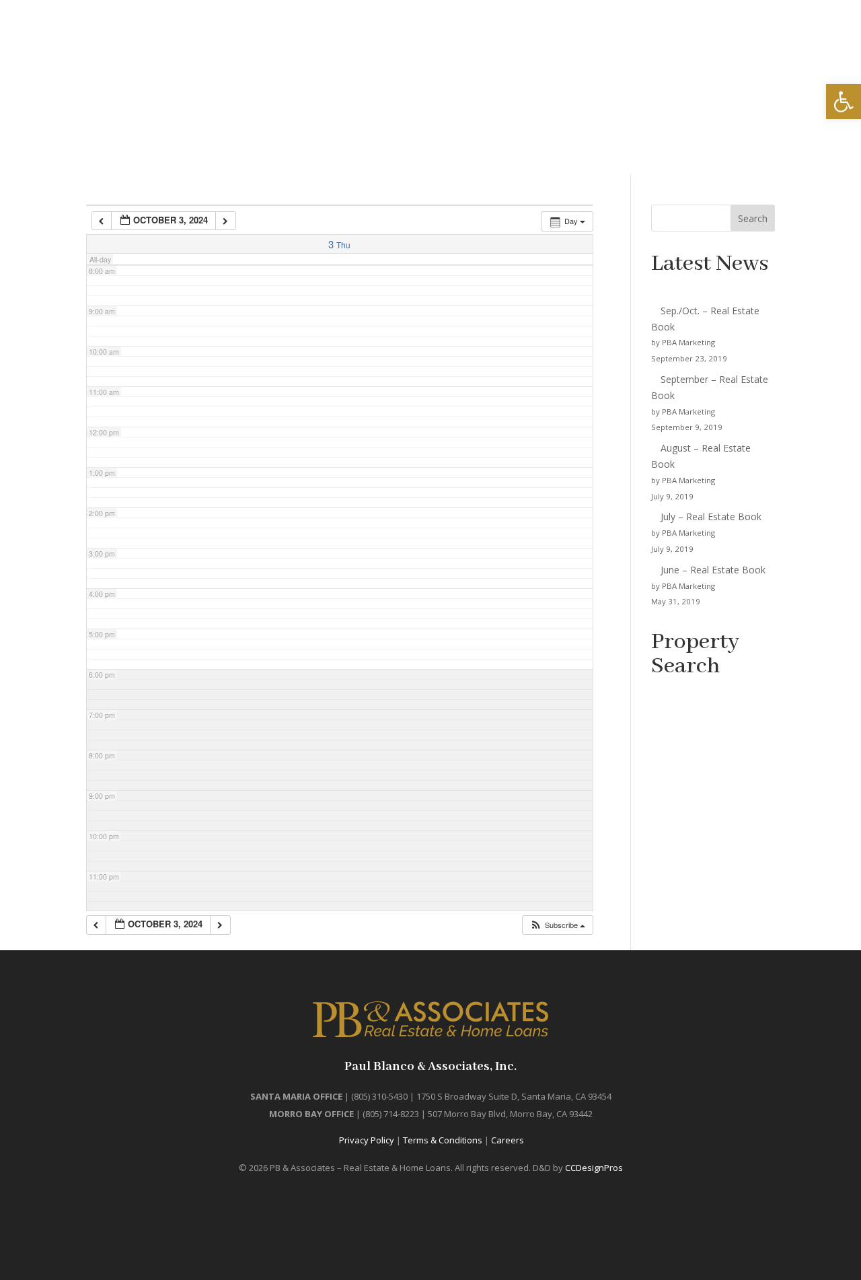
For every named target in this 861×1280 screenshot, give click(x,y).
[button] (557, 925)
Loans (432, 58)
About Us (826, 58)
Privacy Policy (366, 1140)
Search (753, 218)
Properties (376, 58)
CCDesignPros (594, 1168)
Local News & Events (524, 58)
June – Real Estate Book (713, 569)
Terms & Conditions (442, 1140)
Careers (507, 1140)
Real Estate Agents (742, 58)
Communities (635, 58)
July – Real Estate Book (711, 516)
